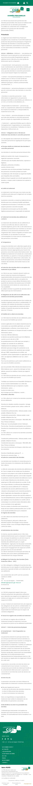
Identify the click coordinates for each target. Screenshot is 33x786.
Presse (4, 758)
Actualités (5, 749)
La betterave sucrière (8, 753)
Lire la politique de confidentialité (8, 778)
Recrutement (6, 760)
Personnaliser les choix (16, 783)
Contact (4, 762)
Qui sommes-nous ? (7, 747)
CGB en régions (6, 751)
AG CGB (4, 755)
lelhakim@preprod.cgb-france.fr (11, 582)
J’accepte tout (27, 783)
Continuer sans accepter (5, 783)
